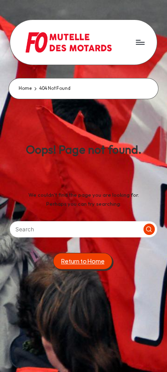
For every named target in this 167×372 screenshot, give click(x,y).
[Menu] (140, 42)
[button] (149, 229)
